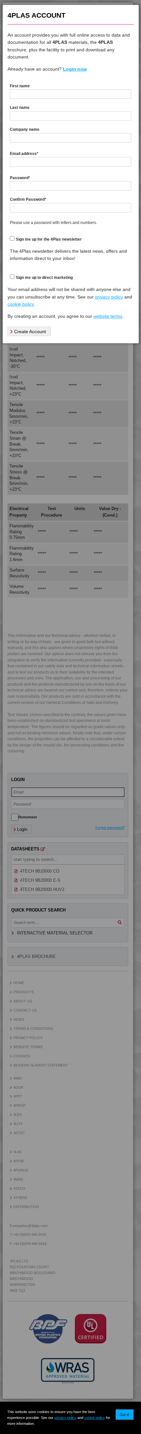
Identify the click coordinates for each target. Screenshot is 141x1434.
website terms (107, 316)
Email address (24, 153)
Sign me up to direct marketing (44, 277)
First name (20, 86)
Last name (20, 107)
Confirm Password (28, 199)
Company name (24, 129)
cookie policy (94, 1418)
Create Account (29, 331)
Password (20, 178)
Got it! (124, 1415)
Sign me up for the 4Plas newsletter (49, 239)
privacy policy (65, 1418)
